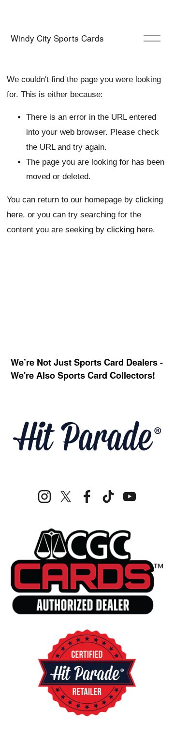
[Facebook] (87, 496)
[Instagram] (44, 496)
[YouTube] (129, 496)
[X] (65, 496)
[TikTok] (108, 496)
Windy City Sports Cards (57, 38)
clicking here (130, 229)
